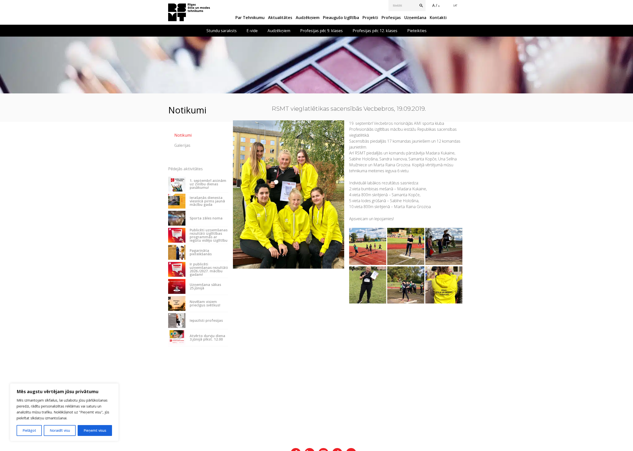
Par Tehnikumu (250, 17)
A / (434, 5)
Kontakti (438, 17)
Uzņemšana (415, 17)
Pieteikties (417, 30)
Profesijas (391, 17)
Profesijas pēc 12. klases (375, 30)
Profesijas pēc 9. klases (321, 30)
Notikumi (183, 135)
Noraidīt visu (60, 430)
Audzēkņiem (307, 17)
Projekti (370, 17)
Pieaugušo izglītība (341, 17)
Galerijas (182, 145)
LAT (455, 5)
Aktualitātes (280, 17)
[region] (64, 412)
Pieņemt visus (95, 430)
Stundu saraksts (221, 30)
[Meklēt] (422, 5)
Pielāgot (29, 430)
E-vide (252, 30)
